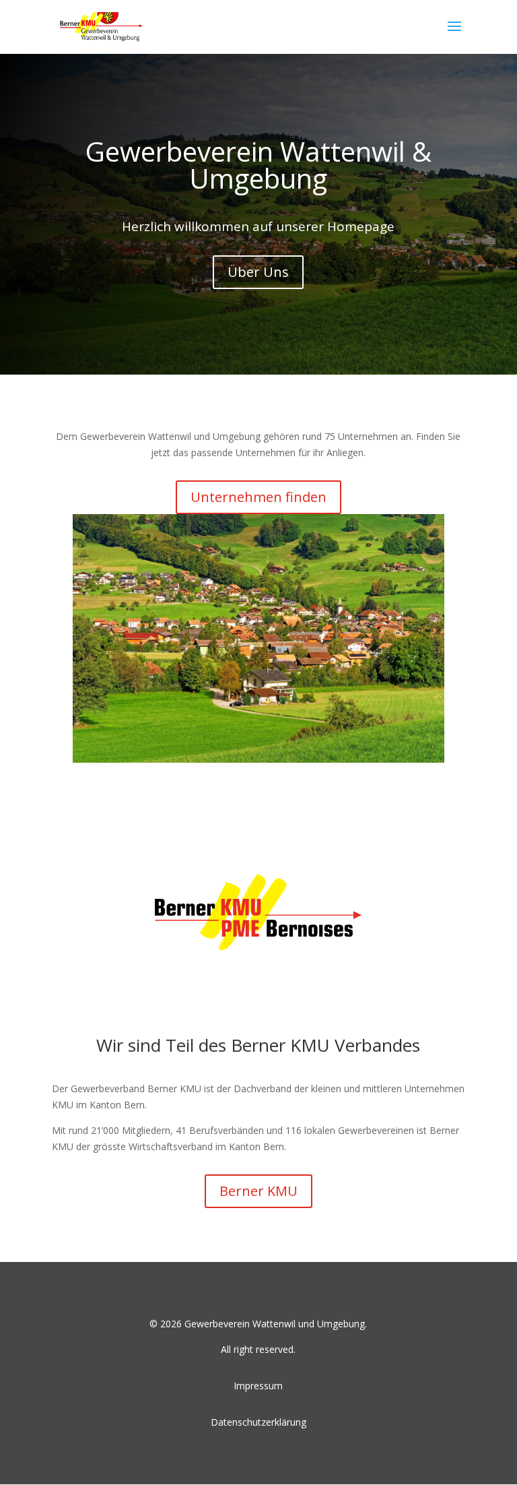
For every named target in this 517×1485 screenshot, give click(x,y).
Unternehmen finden (258, 497)
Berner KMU (258, 1191)
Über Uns (258, 272)
